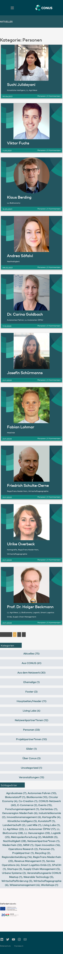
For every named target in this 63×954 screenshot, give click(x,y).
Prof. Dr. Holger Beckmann (30, 606)
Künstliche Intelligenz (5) (22, 821)
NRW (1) (28, 845)
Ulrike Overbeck (21, 543)
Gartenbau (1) (48, 809)
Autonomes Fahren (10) (42, 793)
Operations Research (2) (23, 849)
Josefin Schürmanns (25, 372)
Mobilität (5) (50, 837)
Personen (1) (46, 849)
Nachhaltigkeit (13, 261)
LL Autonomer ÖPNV (34, 319)
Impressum (18, 946)
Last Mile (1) (34, 825)
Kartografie (12, 549)
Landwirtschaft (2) (14, 825)
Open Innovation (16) (47, 845)
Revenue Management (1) (29, 860)
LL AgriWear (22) (13, 829)
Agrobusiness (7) (16, 793)
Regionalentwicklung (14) (17, 856)
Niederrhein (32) (12, 845)
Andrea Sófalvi (20, 255)
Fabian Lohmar (20, 426)
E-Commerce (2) (27, 805)
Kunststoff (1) (46, 821)
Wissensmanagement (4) (25, 884)
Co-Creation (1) (28, 801)
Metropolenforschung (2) (26, 837)
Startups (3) (14, 868)
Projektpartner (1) (23, 853)
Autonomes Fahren (15, 319)
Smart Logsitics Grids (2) (36, 864)
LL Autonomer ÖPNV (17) (40, 829)
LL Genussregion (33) (37, 833)
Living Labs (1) (51, 825)
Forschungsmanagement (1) (22, 809)
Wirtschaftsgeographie (38, 491)
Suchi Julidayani (21, 84)
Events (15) (45, 805)
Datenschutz (5, 946)
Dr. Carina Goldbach (25, 313)
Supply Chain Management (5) (41, 868)
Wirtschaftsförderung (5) (17, 880)
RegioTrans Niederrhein (17, 491)
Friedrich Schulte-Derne (28, 485)
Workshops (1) (49, 884)
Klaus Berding (19, 196)
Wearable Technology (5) (38, 876)
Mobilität (11, 432)
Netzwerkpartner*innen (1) (43, 841)
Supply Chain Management (24, 616)
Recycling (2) (42, 853)
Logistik (36, 612)
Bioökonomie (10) (36, 797)
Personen (41, 96)
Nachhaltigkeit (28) (14, 841)
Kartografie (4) (51, 817)
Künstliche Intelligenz (16, 90)
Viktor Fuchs (18, 142)
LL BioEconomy (13, 202)
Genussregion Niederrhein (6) (19, 813)
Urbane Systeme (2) (14, 872)
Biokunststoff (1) (15, 797)
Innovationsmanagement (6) (24, 817)
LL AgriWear (31, 90)
